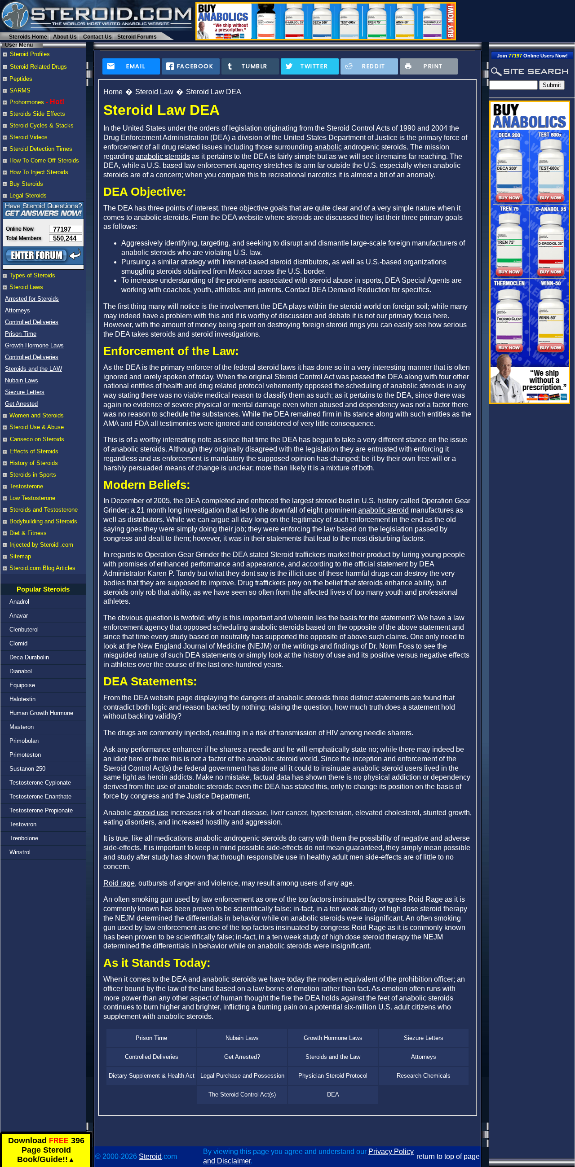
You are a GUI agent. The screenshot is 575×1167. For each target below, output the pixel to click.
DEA (333, 1094)
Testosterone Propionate (41, 810)
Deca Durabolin (29, 657)
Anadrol (19, 601)
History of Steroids (33, 463)
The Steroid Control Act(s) (242, 1094)
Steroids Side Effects (37, 113)
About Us (65, 37)
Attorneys (17, 310)
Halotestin (22, 699)
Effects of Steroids (33, 451)
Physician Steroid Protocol (332, 1075)
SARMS (20, 90)
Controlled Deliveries (31, 322)
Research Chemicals (424, 1075)
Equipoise (22, 685)
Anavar (18, 615)
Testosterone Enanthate (40, 796)
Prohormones (26, 102)
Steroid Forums (137, 37)
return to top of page (448, 1156)
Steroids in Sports (32, 474)
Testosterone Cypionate (40, 782)
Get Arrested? (242, 1056)
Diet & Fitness (28, 533)
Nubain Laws (21, 380)
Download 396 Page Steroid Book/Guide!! (46, 1150)
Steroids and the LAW (33, 368)
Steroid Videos (28, 137)
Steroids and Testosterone (43, 509)
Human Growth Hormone (41, 713)
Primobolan (24, 740)
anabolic (328, 147)
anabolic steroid (383, 510)
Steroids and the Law (332, 1056)
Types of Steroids (32, 275)
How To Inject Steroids (38, 172)
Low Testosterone (32, 498)
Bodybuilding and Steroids (43, 521)
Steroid (150, 1156)
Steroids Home (28, 37)
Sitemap (20, 556)
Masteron (21, 727)
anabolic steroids (163, 156)
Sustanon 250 (27, 768)
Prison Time (20, 333)
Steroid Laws (26, 287)
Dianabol (20, 671)
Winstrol (20, 852)
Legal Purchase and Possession (242, 1075)
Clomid (18, 643)
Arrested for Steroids (32, 298)
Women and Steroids (36, 415)
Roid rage (119, 883)
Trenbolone (23, 838)
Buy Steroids (26, 183)
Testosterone (26, 486)
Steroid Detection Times (40, 148)
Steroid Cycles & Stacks (41, 125)
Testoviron (22, 824)
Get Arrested (21, 403)
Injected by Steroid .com (41, 544)
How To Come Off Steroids (44, 160)
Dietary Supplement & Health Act (152, 1075)
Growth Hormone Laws (34, 345)
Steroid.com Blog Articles (42, 568)
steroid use (150, 812)
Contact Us (97, 37)
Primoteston (25, 754)
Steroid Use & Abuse (36, 427)
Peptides (20, 78)
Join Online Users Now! (532, 55)
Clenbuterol (24, 629)
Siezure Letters (24, 392)
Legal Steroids (28, 195)
